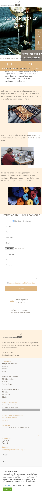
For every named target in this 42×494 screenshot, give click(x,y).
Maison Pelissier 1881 (12, 58)
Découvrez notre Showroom (12, 415)
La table (5, 366)
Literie (4, 397)
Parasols (5, 381)
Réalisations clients (9, 418)
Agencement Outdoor (10, 376)
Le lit (4, 371)
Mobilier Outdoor (8, 379)
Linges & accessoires (9, 363)
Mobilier (5, 392)
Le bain (4, 368)
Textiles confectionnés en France (10, 410)
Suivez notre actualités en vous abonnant (16, 427)
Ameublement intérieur (10, 389)
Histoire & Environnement (9, 405)
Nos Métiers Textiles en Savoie (10, 407)
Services (5, 420)
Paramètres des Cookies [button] (22, 485)
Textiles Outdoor (7, 384)
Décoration (6, 394)
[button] (39, 3)
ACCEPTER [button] (8, 489)
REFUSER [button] (7, 485)
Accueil (2, 58)
